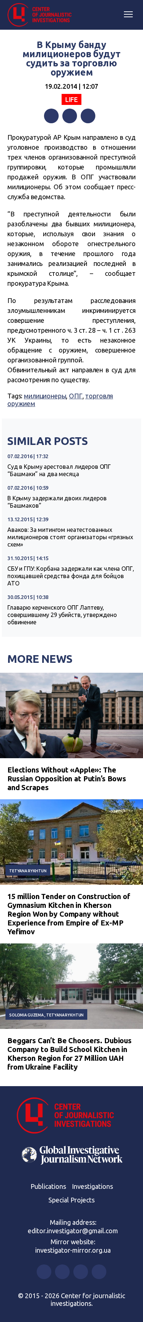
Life (71, 99)
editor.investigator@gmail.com (73, 1230)
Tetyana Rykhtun (28, 871)
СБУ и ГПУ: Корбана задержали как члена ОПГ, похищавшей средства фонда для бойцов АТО (70, 576)
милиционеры (45, 395)
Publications (48, 1186)
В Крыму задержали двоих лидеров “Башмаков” (56, 502)
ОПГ (75, 395)
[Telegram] (88, 116)
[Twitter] (69, 116)
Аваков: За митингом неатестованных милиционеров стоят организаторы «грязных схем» (70, 537)
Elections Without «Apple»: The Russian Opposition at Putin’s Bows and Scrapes (66, 779)
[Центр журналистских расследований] (42, 15)
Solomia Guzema (26, 1015)
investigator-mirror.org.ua (73, 1250)
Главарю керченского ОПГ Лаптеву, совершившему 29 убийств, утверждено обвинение (62, 614)
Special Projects (71, 1200)
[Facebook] (51, 116)
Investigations (92, 1186)
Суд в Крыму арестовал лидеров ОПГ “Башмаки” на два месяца (59, 470)
